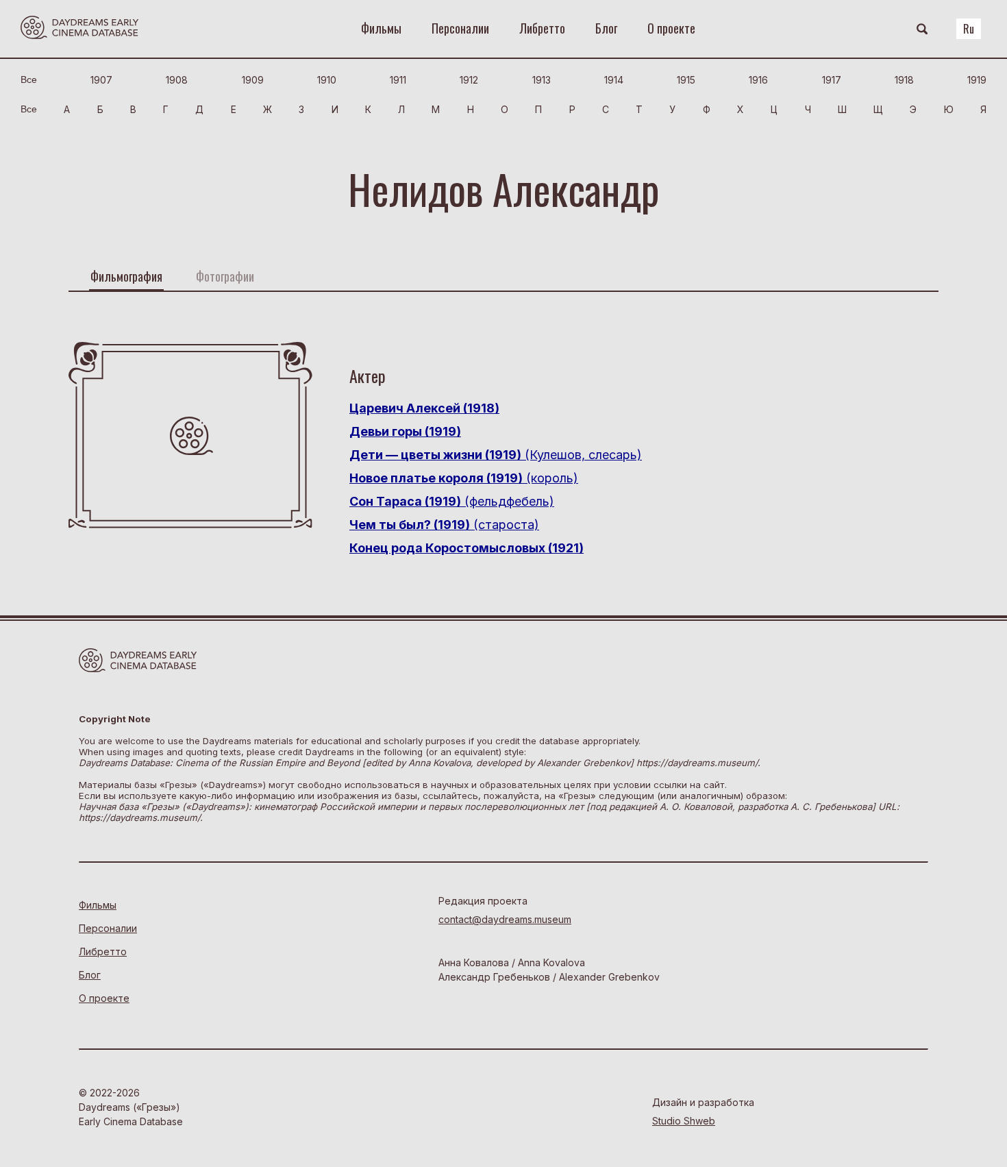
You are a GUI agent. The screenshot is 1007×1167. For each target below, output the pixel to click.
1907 (101, 80)
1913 (541, 80)
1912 (469, 80)
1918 (904, 80)
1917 (831, 80)
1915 (686, 80)
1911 (398, 80)
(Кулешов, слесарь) (495, 454)
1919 (976, 80)
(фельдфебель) (451, 501)
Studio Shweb (683, 1121)
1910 (326, 80)
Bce (29, 79)
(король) (463, 478)
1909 (253, 80)
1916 (758, 80)
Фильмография (126, 276)
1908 (177, 80)
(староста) (444, 524)
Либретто (542, 28)
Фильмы (381, 28)
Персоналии (460, 28)
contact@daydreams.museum (504, 919)
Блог (606, 28)
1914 (613, 80)
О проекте (671, 28)
